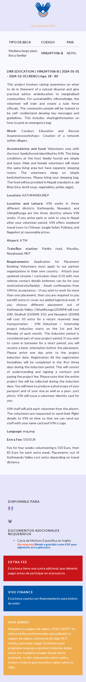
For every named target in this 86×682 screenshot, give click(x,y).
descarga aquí (25, 544)
